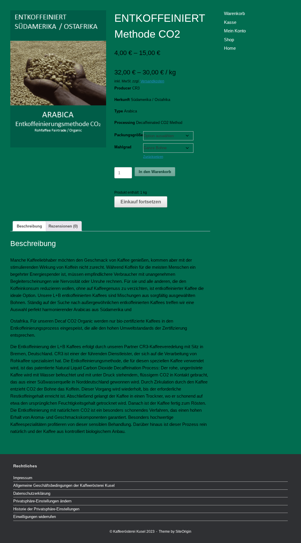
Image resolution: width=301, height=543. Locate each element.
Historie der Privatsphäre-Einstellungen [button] (46, 509)
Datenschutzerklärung (31, 493)
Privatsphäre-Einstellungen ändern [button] (42, 501)
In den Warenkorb (155, 172)
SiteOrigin (183, 531)
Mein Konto (235, 30)
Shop (229, 39)
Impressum (22, 478)
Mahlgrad (122, 147)
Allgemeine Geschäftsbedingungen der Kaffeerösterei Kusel (64, 485)
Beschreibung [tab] (29, 226)
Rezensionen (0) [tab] (63, 226)
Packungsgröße (128, 135)
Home (230, 48)
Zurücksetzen (153, 156)
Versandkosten (152, 81)
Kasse (230, 22)
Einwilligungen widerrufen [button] (34, 516)
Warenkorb (234, 13)
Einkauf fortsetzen (141, 201)
